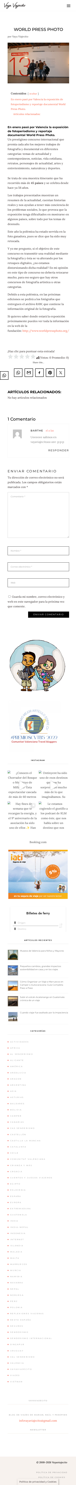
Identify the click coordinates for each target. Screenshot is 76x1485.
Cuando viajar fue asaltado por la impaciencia (44, 1012)
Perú (14, 1301)
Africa (15, 1048)
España (15, 1196)
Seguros (16, 1326)
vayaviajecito (21, 1369)
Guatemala (18, 1215)
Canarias (17, 1122)
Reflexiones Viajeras (27, 1313)
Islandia (16, 1246)
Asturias (17, 1097)
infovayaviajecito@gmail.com (38, 1420)
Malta (14, 1258)
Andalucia (18, 1073)
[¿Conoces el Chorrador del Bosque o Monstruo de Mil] (22, 785)
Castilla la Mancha (25, 1141)
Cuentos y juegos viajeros (31, 1178)
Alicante (17, 1060)
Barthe (37, 430)
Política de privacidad (51, 1472)
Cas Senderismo (22, 1128)
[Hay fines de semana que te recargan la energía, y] (22, 816)
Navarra (16, 1283)
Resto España (20, 1320)
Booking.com (38, 842)
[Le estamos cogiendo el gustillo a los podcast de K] (53, 816)
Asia (13, 1091)
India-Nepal (19, 1227)
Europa (16, 1202)
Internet (17, 1239)
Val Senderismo (22, 1357)
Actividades (19, 1042)
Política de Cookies (51, 1477)
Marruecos (18, 1264)
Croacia (16, 1171)
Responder (58, 450)
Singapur (17, 1344)
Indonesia (18, 1233)
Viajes (15, 1375)
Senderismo (19, 1332)
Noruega (17, 1295)
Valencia (17, 1363)
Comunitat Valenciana (27, 1159)
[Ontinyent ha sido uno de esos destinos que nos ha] (53, 785)
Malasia (16, 1252)
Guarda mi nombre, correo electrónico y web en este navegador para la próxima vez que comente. (36, 601)
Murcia (15, 1270)
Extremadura (20, 1208)
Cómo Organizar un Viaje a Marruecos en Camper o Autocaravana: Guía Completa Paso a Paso (41, 984)
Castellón (18, 1134)
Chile (14, 1153)
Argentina (18, 1085)
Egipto (15, 1184)
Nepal (14, 1289)
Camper (16, 1116)
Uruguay (17, 1351)
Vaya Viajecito (20, 36)
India (14, 1221)
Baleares (17, 1104)
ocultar (33, 93)
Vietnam (16, 1382)
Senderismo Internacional (31, 1338)
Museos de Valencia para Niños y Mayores (42, 950)
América (16, 1066)
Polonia (16, 1307)
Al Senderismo (21, 1054)
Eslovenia (18, 1190)
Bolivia (16, 1110)
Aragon (16, 1079)
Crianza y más (21, 1165)
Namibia (16, 1276)
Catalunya (18, 1147)
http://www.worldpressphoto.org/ (45, 330)
